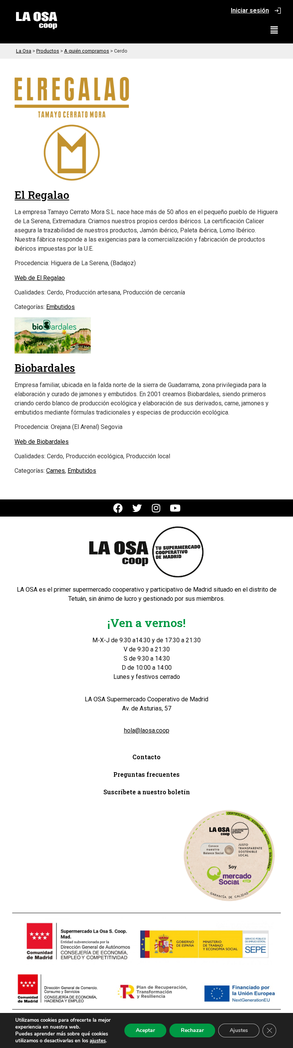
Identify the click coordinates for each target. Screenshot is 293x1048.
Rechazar (192, 1030)
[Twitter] (137, 508)
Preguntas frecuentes (146, 774)
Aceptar (145, 1030)
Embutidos (60, 306)
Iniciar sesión (250, 10)
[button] (274, 30)
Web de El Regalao (39, 278)
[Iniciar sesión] (278, 11)
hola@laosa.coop (146, 730)
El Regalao (41, 195)
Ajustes (239, 1030)
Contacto (146, 757)
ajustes (98, 1040)
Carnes (55, 470)
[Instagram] (156, 508)
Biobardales (44, 368)
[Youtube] (175, 508)
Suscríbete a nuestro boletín (146, 792)
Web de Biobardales (41, 441)
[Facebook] (118, 508)
